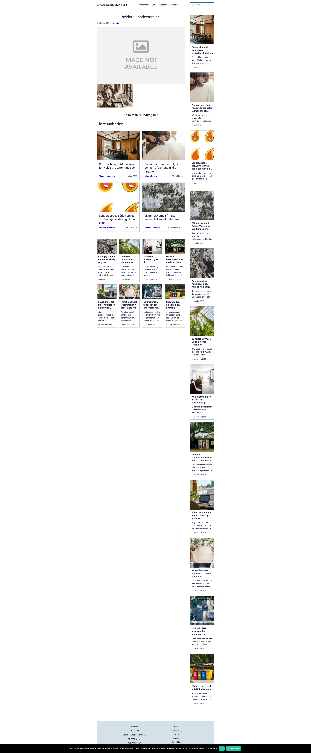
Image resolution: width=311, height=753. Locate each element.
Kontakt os (173, 5)
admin (116, 23)
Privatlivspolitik (233, 748)
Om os (154, 5)
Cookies (163, 5)
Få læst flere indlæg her (141, 115)
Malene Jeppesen (107, 176)
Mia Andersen (150, 176)
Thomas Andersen (107, 228)
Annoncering (144, 5)
